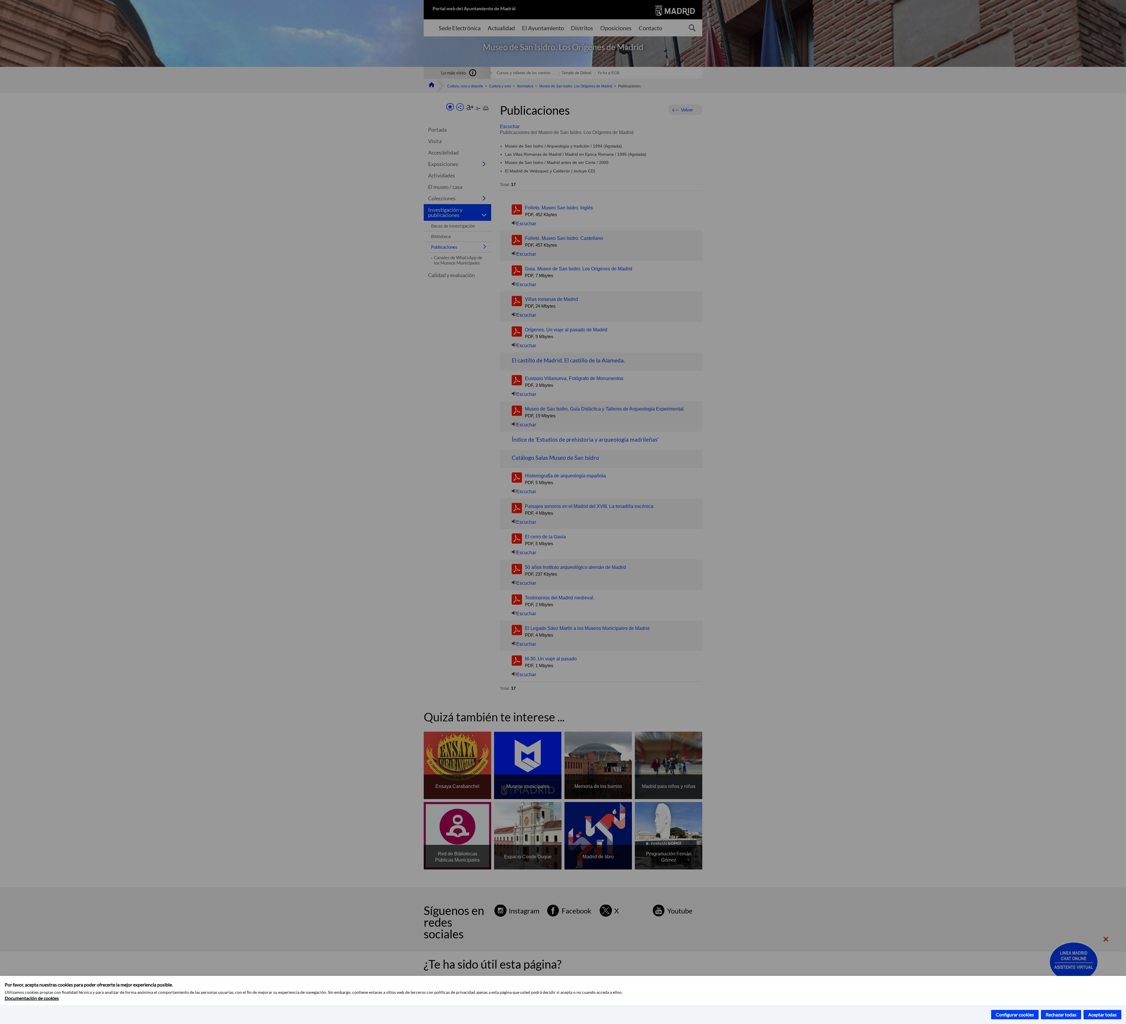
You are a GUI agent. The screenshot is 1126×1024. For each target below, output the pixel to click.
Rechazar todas (1061, 1014)
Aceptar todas (1102, 1014)
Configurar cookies (1015, 1014)
